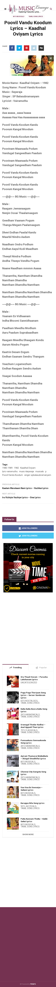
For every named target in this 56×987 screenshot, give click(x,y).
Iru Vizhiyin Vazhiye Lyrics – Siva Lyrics (21, 497)
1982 (16, 468)
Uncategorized (29, 683)
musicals (39, 471)
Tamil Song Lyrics (36, 16)
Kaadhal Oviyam (28, 468)
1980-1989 (7, 468)
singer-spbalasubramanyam (37, 475)
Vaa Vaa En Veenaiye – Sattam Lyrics (31, 788)
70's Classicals (29, 730)
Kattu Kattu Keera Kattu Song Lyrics (34, 710)
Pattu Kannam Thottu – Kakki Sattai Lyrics (34, 820)
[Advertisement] (28, 627)
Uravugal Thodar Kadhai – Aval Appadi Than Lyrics (33, 726)
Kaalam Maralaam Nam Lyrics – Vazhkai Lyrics (25, 488)
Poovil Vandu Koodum (12, 475)
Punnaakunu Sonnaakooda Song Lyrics (33, 741)
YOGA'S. (33, 984)
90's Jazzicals (28, 806)
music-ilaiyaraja (26, 471)
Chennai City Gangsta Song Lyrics (33, 773)
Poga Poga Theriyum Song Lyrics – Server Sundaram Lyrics (33, 695)
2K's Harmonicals (30, 715)
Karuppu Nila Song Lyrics (32, 803)
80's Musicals (18, 16)
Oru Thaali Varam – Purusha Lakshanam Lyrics (34, 678)
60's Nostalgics (29, 701)
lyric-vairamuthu (10, 471)
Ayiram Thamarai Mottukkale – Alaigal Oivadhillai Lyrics (34, 757)
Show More (28, 834)
